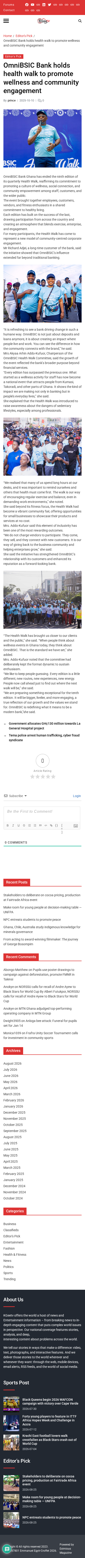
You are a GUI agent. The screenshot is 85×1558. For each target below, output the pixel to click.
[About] (38, 10)
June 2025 (10, 1149)
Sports (8, 1273)
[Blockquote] (40, 825)
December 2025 (14, 1112)
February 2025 (13, 1174)
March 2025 (11, 1167)
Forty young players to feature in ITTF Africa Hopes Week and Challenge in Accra (49, 1420)
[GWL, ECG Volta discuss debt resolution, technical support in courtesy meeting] (55, 5)
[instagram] (38, 5)
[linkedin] (44, 5)
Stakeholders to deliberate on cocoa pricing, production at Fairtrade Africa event (49, 1480)
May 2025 (10, 1155)
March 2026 (11, 1094)
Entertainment (13, 1242)
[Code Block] (46, 825)
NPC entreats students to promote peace (32, 919)
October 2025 (13, 1125)
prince (12, 100)
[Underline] (18, 825)
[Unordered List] (35, 825)
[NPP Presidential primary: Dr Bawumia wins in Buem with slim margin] (32, 10)
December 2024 (14, 1186)
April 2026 (10, 1088)
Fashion (9, 1248)
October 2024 (13, 1198)
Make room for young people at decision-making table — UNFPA (51, 1499)
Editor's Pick (13, 56)
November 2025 (14, 1118)
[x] (49, 5)
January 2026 (13, 1106)
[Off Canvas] (6, 21)
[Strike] (24, 825)
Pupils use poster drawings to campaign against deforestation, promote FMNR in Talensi (39, 974)
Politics (8, 1267)
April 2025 (10, 1161)
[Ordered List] (29, 825)
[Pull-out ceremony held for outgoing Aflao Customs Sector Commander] (72, 5)
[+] (62, 826)
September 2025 (15, 1131)
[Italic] (13, 825)
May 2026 (10, 1082)
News (7, 1261)
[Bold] (7, 825)
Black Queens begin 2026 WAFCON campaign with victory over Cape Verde (50, 1401)
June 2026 (10, 1076)
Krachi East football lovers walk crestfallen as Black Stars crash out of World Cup (49, 1439)
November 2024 (14, 1192)
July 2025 (10, 1143)
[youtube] (32, 5)
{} (56, 825)
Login (76, 796)
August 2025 (12, 1137)
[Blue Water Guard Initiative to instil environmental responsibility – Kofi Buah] (27, 10)
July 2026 (10, 1069)
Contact (9, 10)
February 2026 (13, 1100)
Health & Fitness (14, 1254)
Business (9, 1224)
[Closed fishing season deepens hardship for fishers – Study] (61, 5)
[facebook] (27, 5)
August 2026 (12, 1063)
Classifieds (11, 1230)
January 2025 (13, 1180)
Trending (9, 1279)
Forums (8, 4)
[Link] (51, 825)
